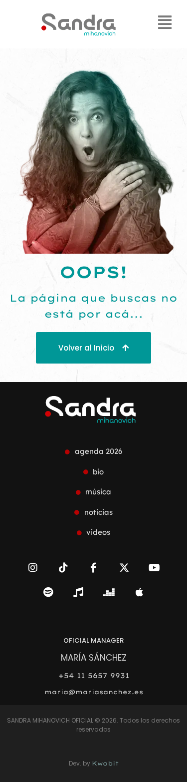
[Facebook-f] (94, 568)
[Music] (78, 592)
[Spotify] (48, 592)
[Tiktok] (63, 568)
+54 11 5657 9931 (93, 675)
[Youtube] (155, 568)
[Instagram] (33, 568)
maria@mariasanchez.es (93, 692)
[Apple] (139, 592)
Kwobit (105, 763)
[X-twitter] (124, 568)
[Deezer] (109, 592)
